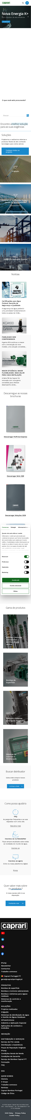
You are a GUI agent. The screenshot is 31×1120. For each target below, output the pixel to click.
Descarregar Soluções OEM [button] (15, 515)
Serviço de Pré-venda (10, 1042)
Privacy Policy (20, 1113)
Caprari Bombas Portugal (11, 1090)
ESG (3, 1071)
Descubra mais (6, 21)
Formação (5, 1062)
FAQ (3, 1065)
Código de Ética (7, 1093)
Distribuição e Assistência (12, 1045)
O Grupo (4, 1082)
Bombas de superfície (10, 988)
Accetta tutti (15, 580)
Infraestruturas (7, 1020)
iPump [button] (15, 870)
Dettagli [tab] (13, 527)
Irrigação (5, 1012)
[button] (27, 3)
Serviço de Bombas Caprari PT (14, 1059)
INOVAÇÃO (5, 1034)
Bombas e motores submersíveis (15, 991)
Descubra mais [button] (15, 826)
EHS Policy (9, 1113)
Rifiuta (15, 591)
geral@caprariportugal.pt (11, 979)
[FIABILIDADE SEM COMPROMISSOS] (14, 333)
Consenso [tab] (5, 527)
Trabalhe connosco (9, 972)
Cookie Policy (14, 1115)
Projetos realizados (9, 1009)
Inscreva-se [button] (15, 848)
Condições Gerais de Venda (12, 1053)
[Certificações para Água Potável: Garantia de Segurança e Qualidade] (14, 298)
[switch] (26, 561)
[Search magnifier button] (28, 115)
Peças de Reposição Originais (13, 1048)
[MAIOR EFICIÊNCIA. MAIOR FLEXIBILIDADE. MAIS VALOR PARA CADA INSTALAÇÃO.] (14, 368)
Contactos (5, 969)
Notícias (4, 1088)
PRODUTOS (6, 985)
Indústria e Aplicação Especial (13, 1023)
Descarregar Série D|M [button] (15, 476)
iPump (3, 963)
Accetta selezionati (15, 585)
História (4, 1079)
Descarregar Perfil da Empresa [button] (15, 437)
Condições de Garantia (10, 1056)
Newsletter (6, 966)
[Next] (29, 17)
